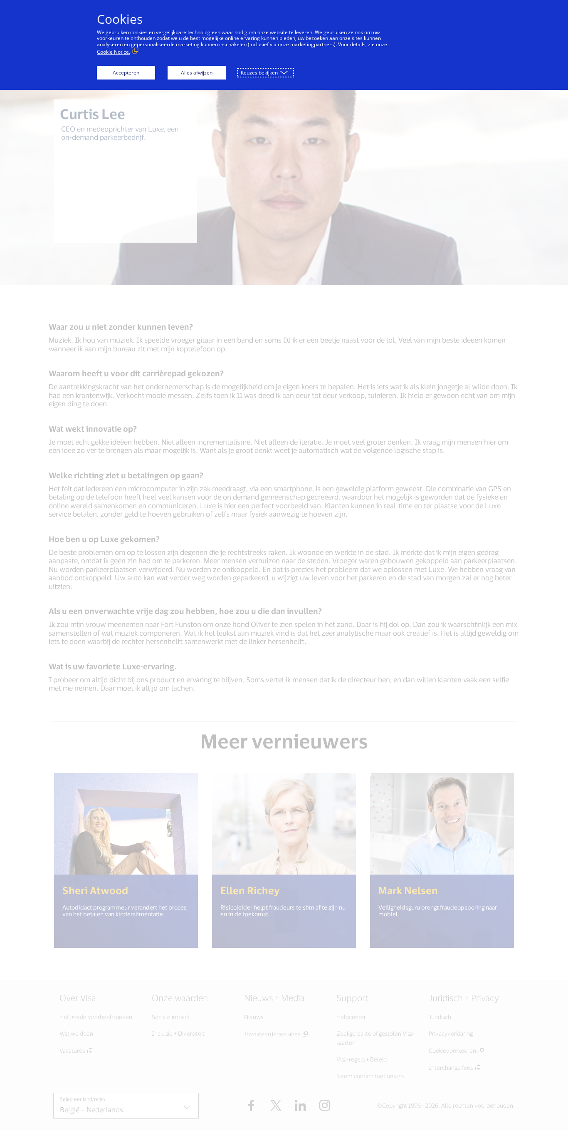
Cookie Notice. (113, 51)
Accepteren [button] (126, 72)
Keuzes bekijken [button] (259, 72)
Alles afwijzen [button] (196, 72)
